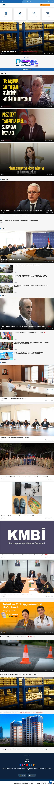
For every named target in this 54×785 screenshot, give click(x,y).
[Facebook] (20, 765)
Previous (2, 39)
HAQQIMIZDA (27, 756)
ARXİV (27, 759)
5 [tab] (28, 57)
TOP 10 (27, 761)
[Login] (52, 1)
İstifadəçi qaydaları (23, 780)
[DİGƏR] (52, 4)
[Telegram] (29, 765)
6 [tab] (30, 57)
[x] (25, 765)
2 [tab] (24, 57)
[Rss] (34, 765)
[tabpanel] (27, 38)
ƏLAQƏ (27, 758)
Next (52, 39)
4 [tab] (27, 57)
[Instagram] (22, 765)
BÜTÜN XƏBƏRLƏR (27, 69)
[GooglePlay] (22, 775)
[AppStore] (32, 775)
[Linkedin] (31, 765)
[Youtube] (27, 765)
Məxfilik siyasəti (31, 780)
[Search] (49, 1)
